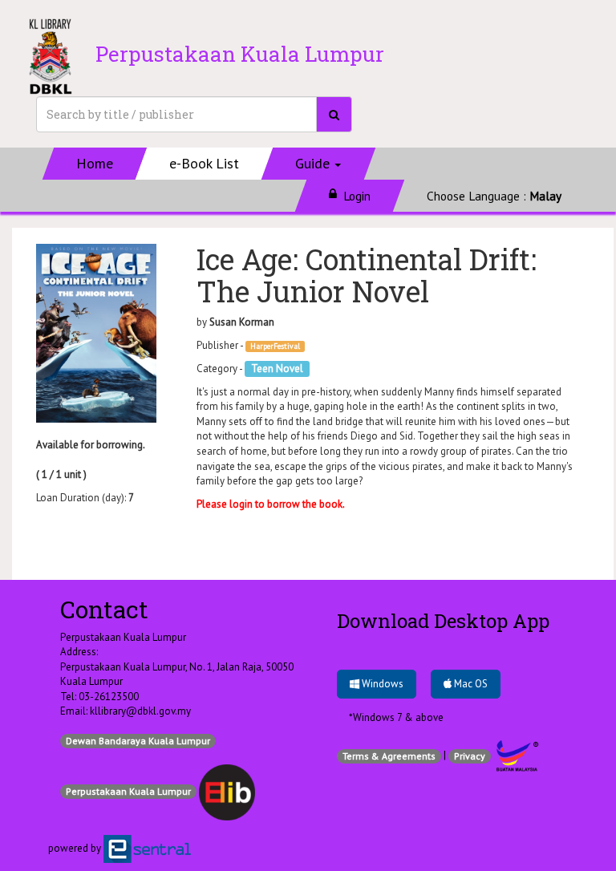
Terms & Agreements (389, 756)
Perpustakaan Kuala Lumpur (128, 791)
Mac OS (470, 684)
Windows (381, 684)
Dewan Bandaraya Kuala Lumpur (138, 741)
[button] (318, 164)
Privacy (469, 756)
